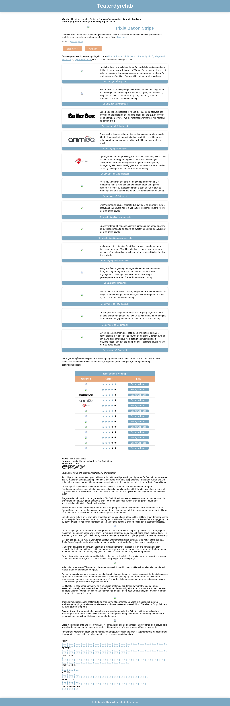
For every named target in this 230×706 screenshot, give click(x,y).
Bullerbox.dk (133, 56)
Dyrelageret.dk (159, 56)
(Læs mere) (122, 37)
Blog (108, 702)
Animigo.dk (145, 56)
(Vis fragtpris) (76, 41)
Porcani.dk (121, 56)
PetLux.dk (66, 59)
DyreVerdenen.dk (83, 59)
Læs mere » (72, 49)
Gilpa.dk (111, 56)
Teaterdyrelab (115, 6)
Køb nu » (93, 49)
